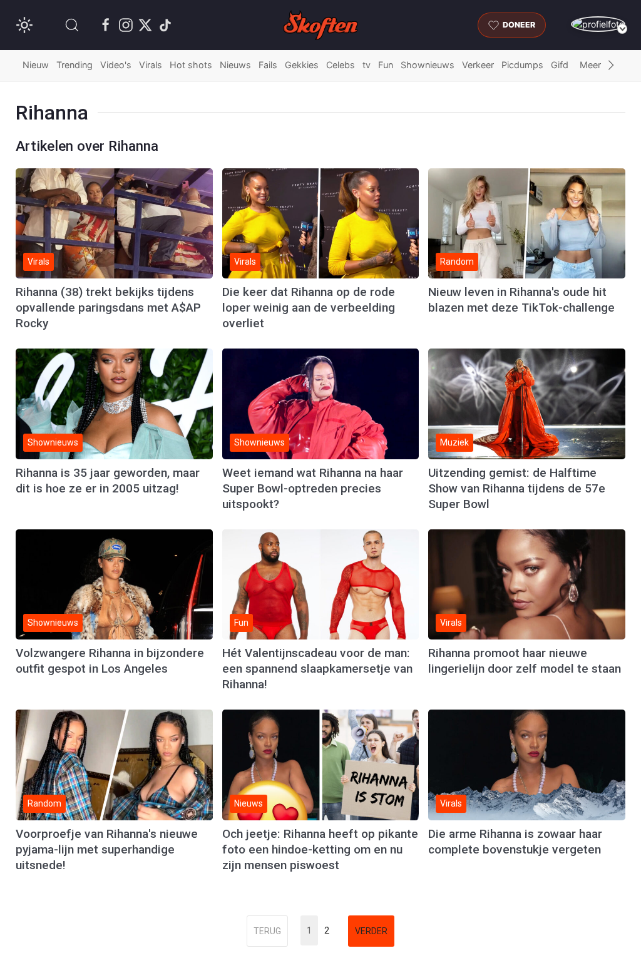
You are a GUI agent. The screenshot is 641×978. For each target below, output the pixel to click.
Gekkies (302, 64)
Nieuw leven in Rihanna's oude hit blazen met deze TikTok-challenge (521, 300)
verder (371, 931)
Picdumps (522, 64)
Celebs (340, 64)
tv (366, 64)
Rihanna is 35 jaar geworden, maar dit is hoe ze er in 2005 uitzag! (108, 481)
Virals (150, 64)
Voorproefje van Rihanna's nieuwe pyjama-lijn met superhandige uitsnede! (107, 849)
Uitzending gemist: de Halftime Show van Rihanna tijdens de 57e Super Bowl (516, 488)
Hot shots (191, 64)
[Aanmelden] (598, 24)
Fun (385, 64)
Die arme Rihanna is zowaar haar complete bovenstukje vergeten (515, 842)
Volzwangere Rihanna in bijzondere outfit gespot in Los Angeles (110, 661)
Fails (268, 64)
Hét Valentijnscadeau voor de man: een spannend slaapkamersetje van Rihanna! (317, 668)
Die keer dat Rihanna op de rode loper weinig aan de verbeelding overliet (308, 307)
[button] (71, 25)
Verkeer (478, 64)
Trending (74, 64)
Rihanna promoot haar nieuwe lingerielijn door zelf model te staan (524, 661)
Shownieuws (427, 64)
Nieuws (235, 64)
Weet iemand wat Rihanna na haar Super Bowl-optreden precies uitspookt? (312, 488)
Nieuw (36, 64)
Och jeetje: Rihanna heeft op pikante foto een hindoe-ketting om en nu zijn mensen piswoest (320, 849)
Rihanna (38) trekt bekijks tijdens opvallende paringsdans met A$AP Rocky (108, 307)
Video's (115, 64)
